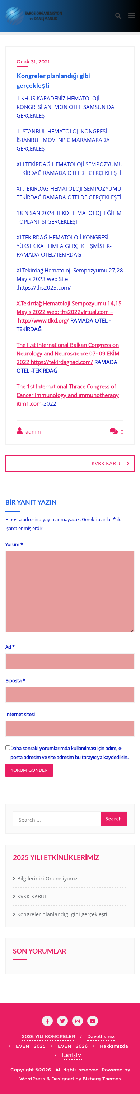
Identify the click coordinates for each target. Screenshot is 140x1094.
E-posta (15, 680)
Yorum (14, 544)
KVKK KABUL (107, 463)
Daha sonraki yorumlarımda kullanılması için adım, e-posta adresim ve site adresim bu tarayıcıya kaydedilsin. (69, 752)
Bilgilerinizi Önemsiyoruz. (48, 878)
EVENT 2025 (31, 1046)
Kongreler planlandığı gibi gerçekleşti (62, 914)
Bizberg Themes (102, 1078)
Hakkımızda (114, 1046)
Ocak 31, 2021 (33, 61)
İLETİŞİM (72, 1055)
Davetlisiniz (101, 1036)
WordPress (32, 1078)
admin (32, 431)
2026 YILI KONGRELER (48, 1036)
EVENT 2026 (73, 1046)
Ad (10, 647)
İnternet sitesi (20, 714)
